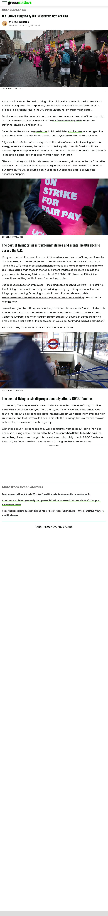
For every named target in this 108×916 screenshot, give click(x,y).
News (24, 9)
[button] (5, 3)
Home (5, 9)
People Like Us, (11, 409)
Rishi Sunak (75, 131)
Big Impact (14, 9)
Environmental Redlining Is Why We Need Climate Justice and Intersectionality (46, 494)
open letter (40, 131)
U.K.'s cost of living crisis (67, 120)
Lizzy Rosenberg (20, 22)
